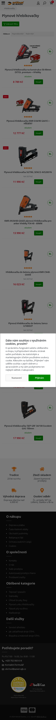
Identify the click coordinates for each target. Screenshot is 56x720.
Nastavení (17, 377)
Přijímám (39, 377)
